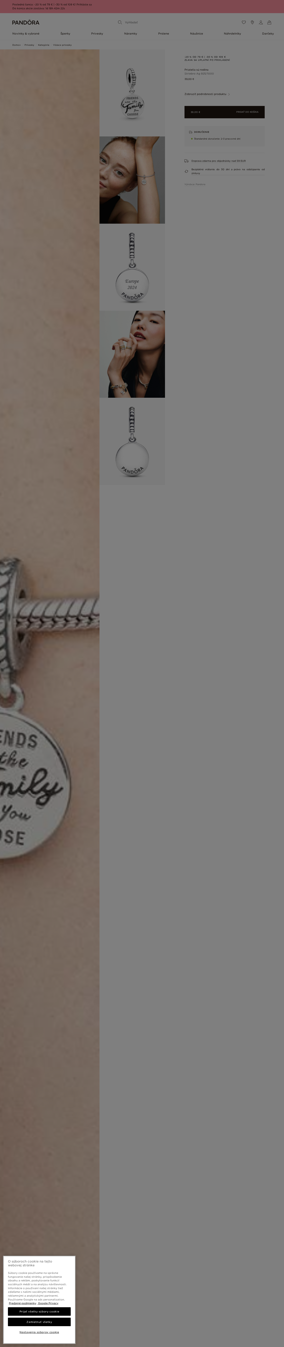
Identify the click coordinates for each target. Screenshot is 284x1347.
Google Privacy (47, 1303)
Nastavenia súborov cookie (39, 1332)
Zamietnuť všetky (39, 1321)
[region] (39, 1300)
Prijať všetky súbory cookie (39, 1311)
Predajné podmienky (22, 1303)
